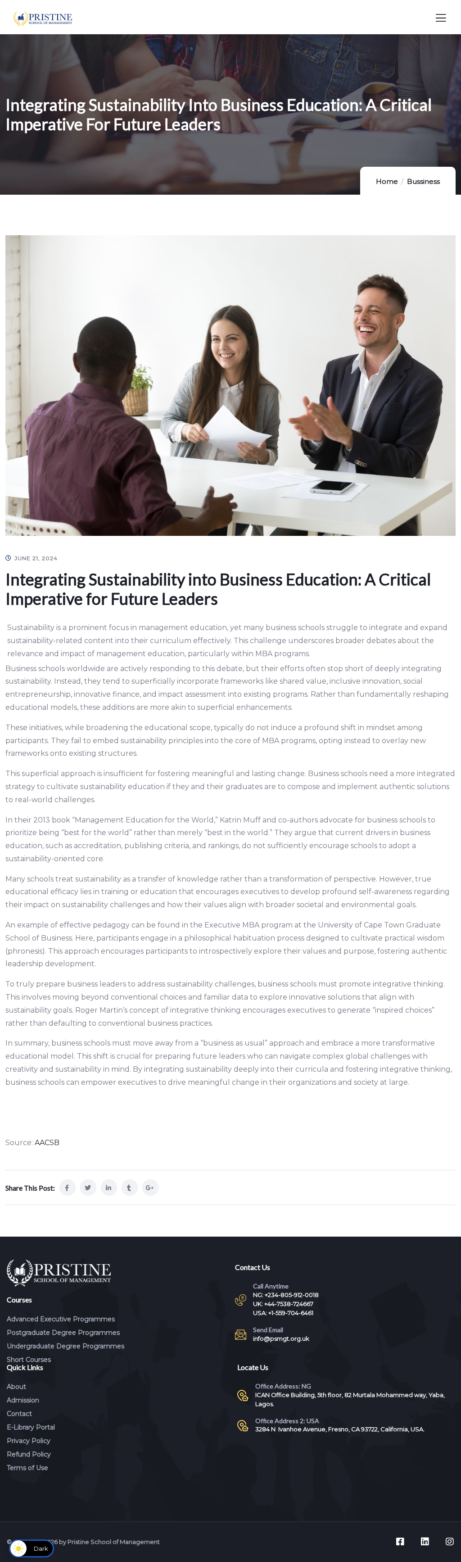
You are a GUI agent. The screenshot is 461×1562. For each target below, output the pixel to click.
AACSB (47, 1142)
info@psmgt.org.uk (281, 1338)
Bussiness (423, 181)
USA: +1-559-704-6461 (283, 1312)
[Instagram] (449, 1541)
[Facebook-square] (400, 1541)
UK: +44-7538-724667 (283, 1303)
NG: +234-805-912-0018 (286, 1294)
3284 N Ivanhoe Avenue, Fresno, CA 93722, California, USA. (340, 1429)
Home (387, 181)
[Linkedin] (424, 1541)
